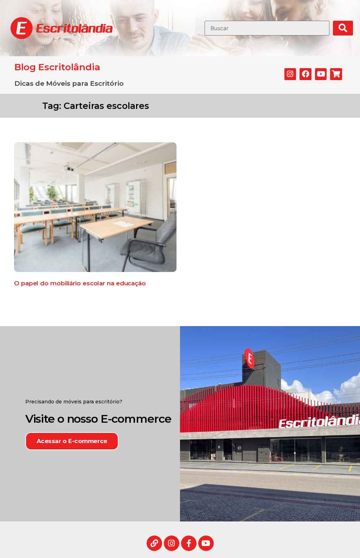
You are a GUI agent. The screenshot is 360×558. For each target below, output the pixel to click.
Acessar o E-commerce (72, 441)
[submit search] (343, 28)
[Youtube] (321, 74)
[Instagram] (290, 74)
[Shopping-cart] (336, 74)
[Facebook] (305, 74)
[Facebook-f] (189, 543)
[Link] (154, 543)
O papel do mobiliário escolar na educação (80, 283)
